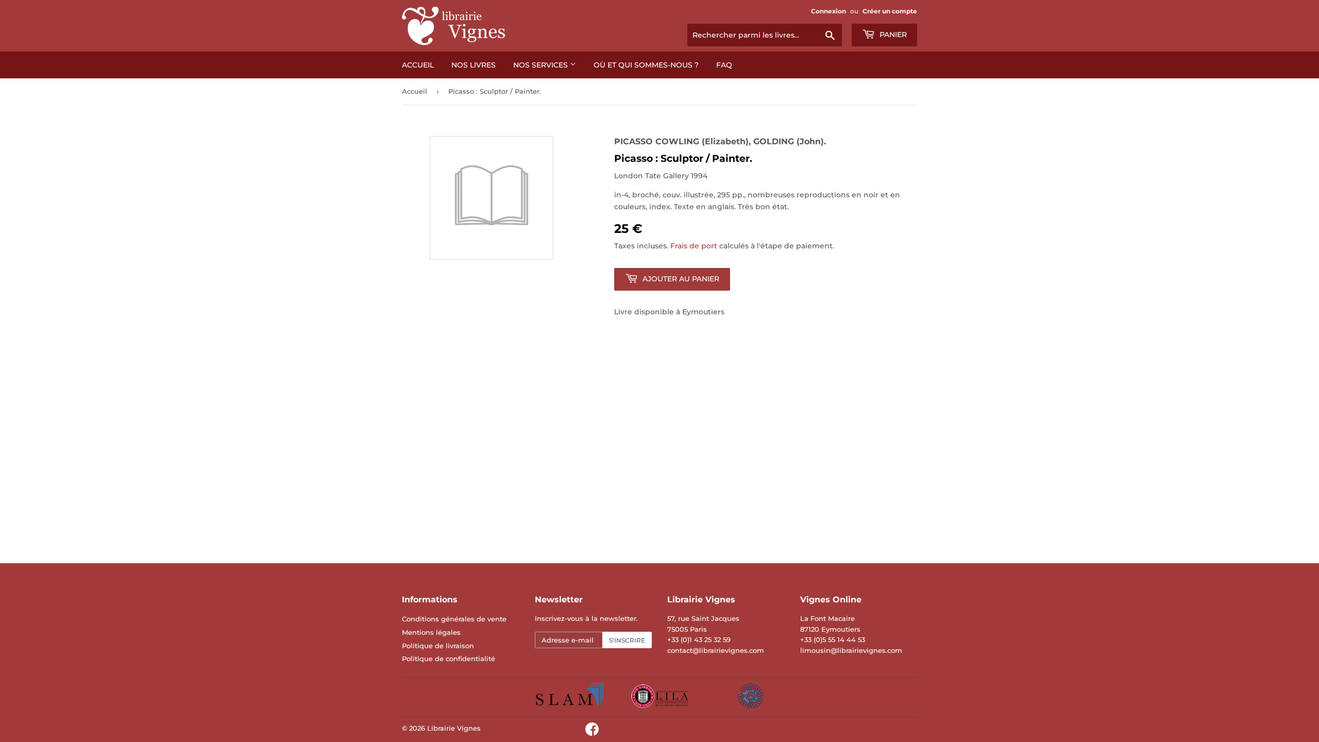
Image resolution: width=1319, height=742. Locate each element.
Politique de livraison (438, 646)
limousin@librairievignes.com (851, 650)
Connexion (828, 11)
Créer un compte (890, 11)
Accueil (418, 65)
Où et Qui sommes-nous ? (646, 65)
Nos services (541, 65)
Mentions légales (431, 632)
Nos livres (473, 65)
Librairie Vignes (454, 728)
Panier (892, 34)
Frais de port (693, 245)
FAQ (724, 65)
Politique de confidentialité (448, 658)
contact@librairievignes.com (715, 650)
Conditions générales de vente (454, 619)
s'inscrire (627, 640)
